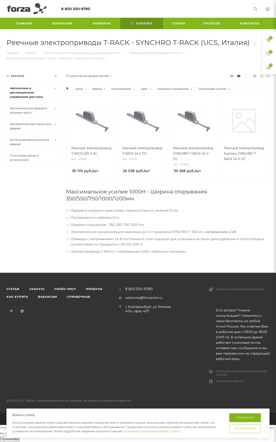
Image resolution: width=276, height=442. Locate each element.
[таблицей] (268, 75)
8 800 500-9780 (75, 9)
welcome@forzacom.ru (144, 298)
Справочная (78, 296)
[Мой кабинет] (268, 9)
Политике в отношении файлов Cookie (151, 431)
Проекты (94, 289)
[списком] (261, 75)
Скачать (37, 289)
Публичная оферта (229, 381)
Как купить (17, 296)
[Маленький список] (232, 75)
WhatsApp (22, 311)
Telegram (11, 311)
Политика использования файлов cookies (241, 373)
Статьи (12, 289)
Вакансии (47, 296)
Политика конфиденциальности (240, 289)
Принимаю (9, 439)
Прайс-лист (65, 289)
